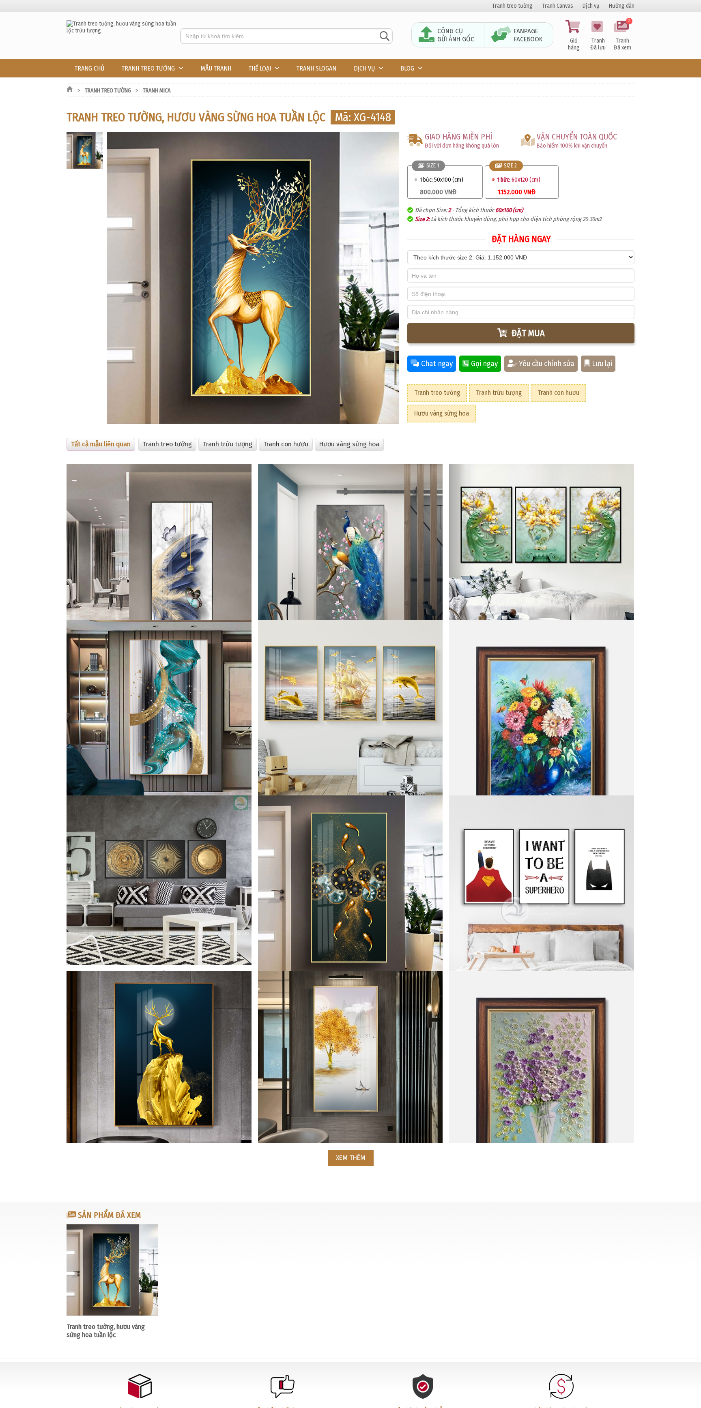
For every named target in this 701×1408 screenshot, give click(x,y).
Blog (407, 68)
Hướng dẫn (621, 5)
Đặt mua (528, 333)
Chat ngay (437, 363)
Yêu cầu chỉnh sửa (546, 363)
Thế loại (260, 68)
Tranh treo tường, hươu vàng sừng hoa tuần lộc (106, 1330)
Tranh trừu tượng (499, 392)
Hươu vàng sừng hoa (441, 413)
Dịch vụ (591, 5)
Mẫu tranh (215, 68)
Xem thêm (351, 1157)
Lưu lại (602, 363)
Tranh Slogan (316, 68)
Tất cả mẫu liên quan (101, 444)
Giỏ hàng (574, 44)
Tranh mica (157, 90)
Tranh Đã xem (622, 35)
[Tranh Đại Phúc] (123, 30)
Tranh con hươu (558, 392)
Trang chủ (89, 68)
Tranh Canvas (557, 5)
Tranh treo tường (512, 5)
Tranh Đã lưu (598, 44)
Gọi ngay (484, 363)
